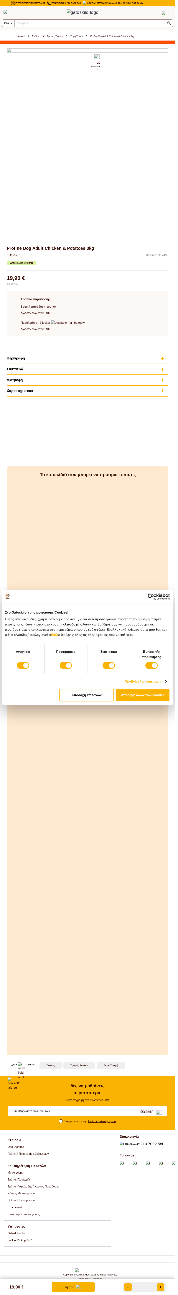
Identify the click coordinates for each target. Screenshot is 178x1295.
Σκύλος (36, 36)
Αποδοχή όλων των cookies (142, 695)
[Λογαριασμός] (154, 13)
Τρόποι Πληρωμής (19, 1179)
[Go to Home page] (87, 13)
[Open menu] (6, 12)
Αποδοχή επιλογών (86, 695)
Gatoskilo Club (17, 1233)
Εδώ (54, 635)
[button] (169, 23)
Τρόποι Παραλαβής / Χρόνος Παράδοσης (33, 1186)
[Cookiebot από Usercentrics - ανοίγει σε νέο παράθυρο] (151, 596)
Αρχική (21, 36)
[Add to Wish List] (97, 56)
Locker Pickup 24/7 (20, 1240)
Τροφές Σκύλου (55, 36)
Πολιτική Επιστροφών (21, 1200)
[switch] (66, 665)
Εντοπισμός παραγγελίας (24, 1214)
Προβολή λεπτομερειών (143, 681)
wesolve (97, 1278)
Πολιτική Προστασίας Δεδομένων (28, 1153)
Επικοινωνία (15, 1207)
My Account (15, 1172)
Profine (14, 255)
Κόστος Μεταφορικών (21, 1193)
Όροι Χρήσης (16, 1146)
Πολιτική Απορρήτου (102, 1121)
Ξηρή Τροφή (76, 36)
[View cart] (163, 13)
